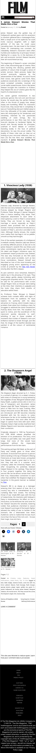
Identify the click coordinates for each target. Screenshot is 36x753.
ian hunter (16, 589)
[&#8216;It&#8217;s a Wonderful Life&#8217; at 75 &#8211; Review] (8, 562)
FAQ (18, 675)
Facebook (19, 700)
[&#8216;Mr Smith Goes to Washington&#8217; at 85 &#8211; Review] (8, 546)
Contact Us (19, 688)
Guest (23, 27)
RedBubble (19, 713)
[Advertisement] (18, 163)
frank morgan (30, 585)
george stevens (5, 587)
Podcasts (19, 695)
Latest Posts (14, 580)
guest (30, 587)
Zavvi (19, 715)
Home (18, 670)
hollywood (8, 589)
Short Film (19, 698)
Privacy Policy (18, 677)
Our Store (19, 710)
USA (15, 594)
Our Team (19, 683)
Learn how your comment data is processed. (18, 656)
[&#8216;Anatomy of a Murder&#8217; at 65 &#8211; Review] (24, 546)
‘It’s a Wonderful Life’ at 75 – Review (8, 568)
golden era (24, 587)
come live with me (29, 583)
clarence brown (17, 583)
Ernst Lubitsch (5, 585)
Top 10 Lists (24, 580)
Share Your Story (20, 690)
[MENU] (2, 17)
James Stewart (24, 589)
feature (13, 585)
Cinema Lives (15, 578)
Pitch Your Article (19, 685)
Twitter (19, 703)
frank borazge (20, 585)
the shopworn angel (7, 594)
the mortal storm (12, 591)
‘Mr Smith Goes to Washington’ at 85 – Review (8, 553)
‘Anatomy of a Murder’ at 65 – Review (24, 553)
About (18, 673)
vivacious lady (21, 594)
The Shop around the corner (26, 591)
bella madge (8, 583)
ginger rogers (15, 587)
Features (26, 578)
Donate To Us (19, 708)
